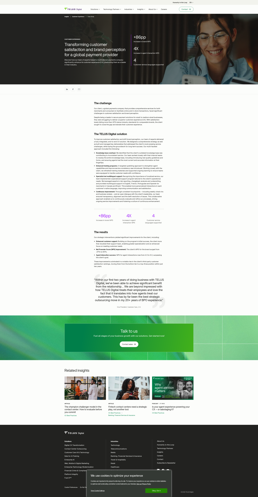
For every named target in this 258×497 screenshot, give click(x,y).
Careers (160, 455)
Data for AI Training (71, 456)
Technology (115, 445)
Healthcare (115, 467)
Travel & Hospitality (118, 459)
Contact (160, 459)
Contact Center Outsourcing (75, 449)
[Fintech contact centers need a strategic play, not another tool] (129, 388)
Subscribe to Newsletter (166, 463)
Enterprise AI (69, 459)
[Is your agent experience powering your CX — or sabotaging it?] (173, 388)
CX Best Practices (70, 416)
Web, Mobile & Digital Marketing (76, 463)
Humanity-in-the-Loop (165, 445)
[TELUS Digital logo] (74, 432)
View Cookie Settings (98, 490)
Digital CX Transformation (74, 445)
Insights (160, 452)
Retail (113, 463)
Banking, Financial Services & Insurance (121, 415)
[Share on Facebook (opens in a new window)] (73, 89)
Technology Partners (165, 448)
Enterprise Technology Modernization (79, 467)
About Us (160, 441)
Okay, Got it (156, 490)
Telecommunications (119, 449)
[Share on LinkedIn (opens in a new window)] (66, 89)
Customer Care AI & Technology (76, 452)
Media (113, 452)
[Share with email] (79, 89)
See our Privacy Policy (143, 484)
